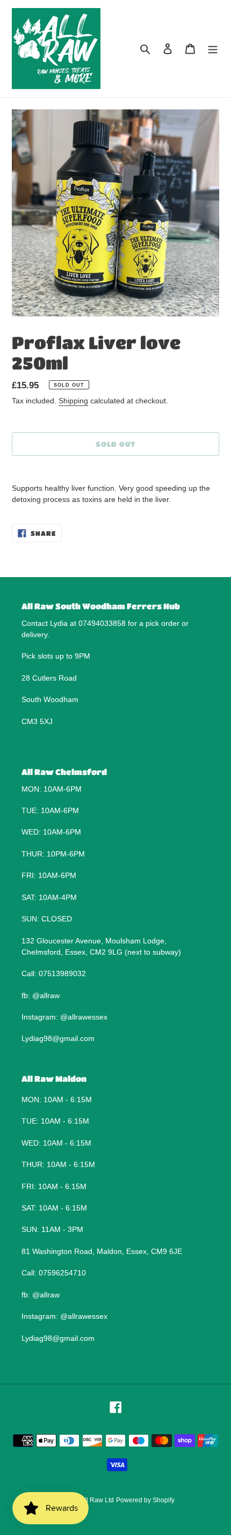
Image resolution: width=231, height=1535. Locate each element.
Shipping (73, 400)
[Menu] (212, 48)
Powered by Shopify (145, 1500)
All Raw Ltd (97, 1500)
